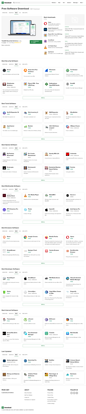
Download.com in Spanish (30, 399)
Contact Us (27, 397)
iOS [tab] (20, 12)
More (81, 2)
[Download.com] (6, 3)
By (4, 42)
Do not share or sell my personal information (52, 400)
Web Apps (75, 2)
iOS (63, 2)
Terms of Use (50, 395)
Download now (36, 42)
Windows (54, 2)
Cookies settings (51, 403)
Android (69, 2)
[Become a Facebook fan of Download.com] (71, 393)
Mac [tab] (16, 12)
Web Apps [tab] (24, 12)
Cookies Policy (51, 397)
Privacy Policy (50, 392)
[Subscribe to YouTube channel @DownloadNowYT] (77, 393)
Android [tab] (11, 12)
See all (43, 97)
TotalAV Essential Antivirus (12, 41)
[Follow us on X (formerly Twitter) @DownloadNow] (74, 393)
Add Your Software (28, 395)
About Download (28, 392)
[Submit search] (14, 3)
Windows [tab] (4, 12)
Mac (59, 2)
